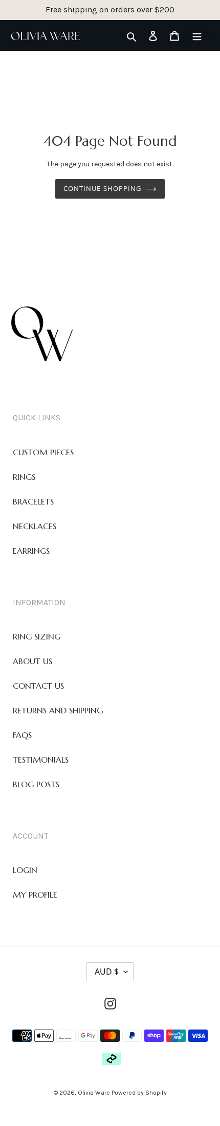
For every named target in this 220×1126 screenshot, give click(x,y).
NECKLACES (34, 526)
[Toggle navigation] (197, 35)
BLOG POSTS (36, 784)
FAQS (22, 735)
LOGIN (25, 870)
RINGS (24, 477)
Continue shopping (102, 188)
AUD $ (107, 971)
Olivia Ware (95, 1092)
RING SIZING (36, 636)
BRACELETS (33, 501)
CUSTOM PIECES (43, 452)
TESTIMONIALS (41, 759)
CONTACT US (38, 686)
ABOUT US (32, 661)
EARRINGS (31, 551)
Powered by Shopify (139, 1092)
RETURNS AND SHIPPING (58, 710)
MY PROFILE (35, 894)
